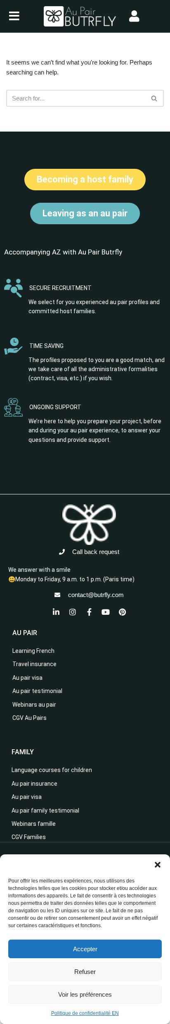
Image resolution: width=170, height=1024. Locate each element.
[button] (157, 865)
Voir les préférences (85, 994)
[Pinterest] (122, 612)
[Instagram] (72, 612)
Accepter (85, 948)
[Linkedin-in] (56, 612)
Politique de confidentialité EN (85, 1013)
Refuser (85, 971)
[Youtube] (105, 612)
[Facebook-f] (89, 612)
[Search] (154, 98)
